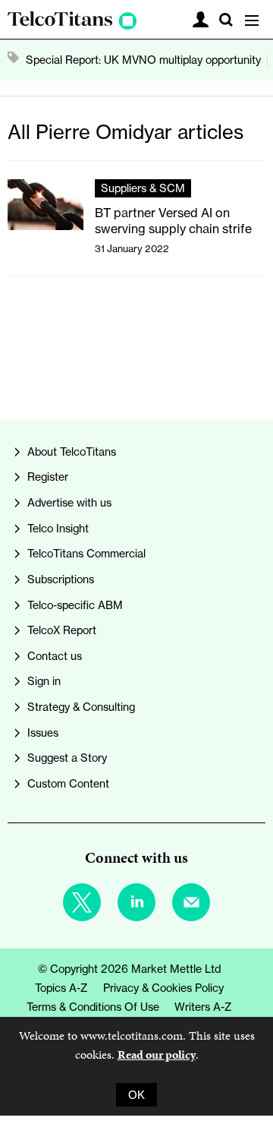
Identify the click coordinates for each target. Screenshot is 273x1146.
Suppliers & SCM (143, 188)
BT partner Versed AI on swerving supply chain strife (173, 220)
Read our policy (157, 1054)
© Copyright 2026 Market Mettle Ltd (129, 968)
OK (136, 1094)
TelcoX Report (61, 630)
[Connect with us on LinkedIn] (136, 902)
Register (47, 476)
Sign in (44, 680)
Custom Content (68, 783)
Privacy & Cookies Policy (163, 987)
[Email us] (191, 902)
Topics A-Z (61, 987)
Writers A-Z (203, 1006)
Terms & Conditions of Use (93, 1006)
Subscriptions (60, 579)
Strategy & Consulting (81, 706)
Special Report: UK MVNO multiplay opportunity (143, 59)
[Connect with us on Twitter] (82, 902)
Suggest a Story (67, 757)
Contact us (54, 655)
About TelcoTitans (71, 451)
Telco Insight (58, 528)
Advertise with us (69, 502)
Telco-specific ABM (75, 604)
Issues (42, 732)
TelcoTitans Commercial (86, 553)
